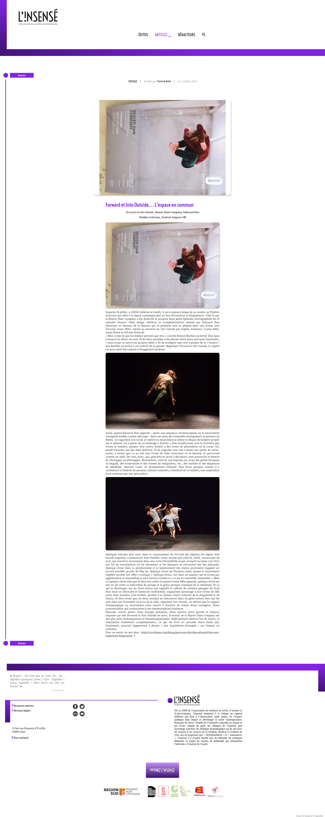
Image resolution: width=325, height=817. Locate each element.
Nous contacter (21, 737)
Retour (22, 75)
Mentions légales (22, 710)
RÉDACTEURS (186, 34)
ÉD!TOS (143, 34)
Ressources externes (24, 705)
